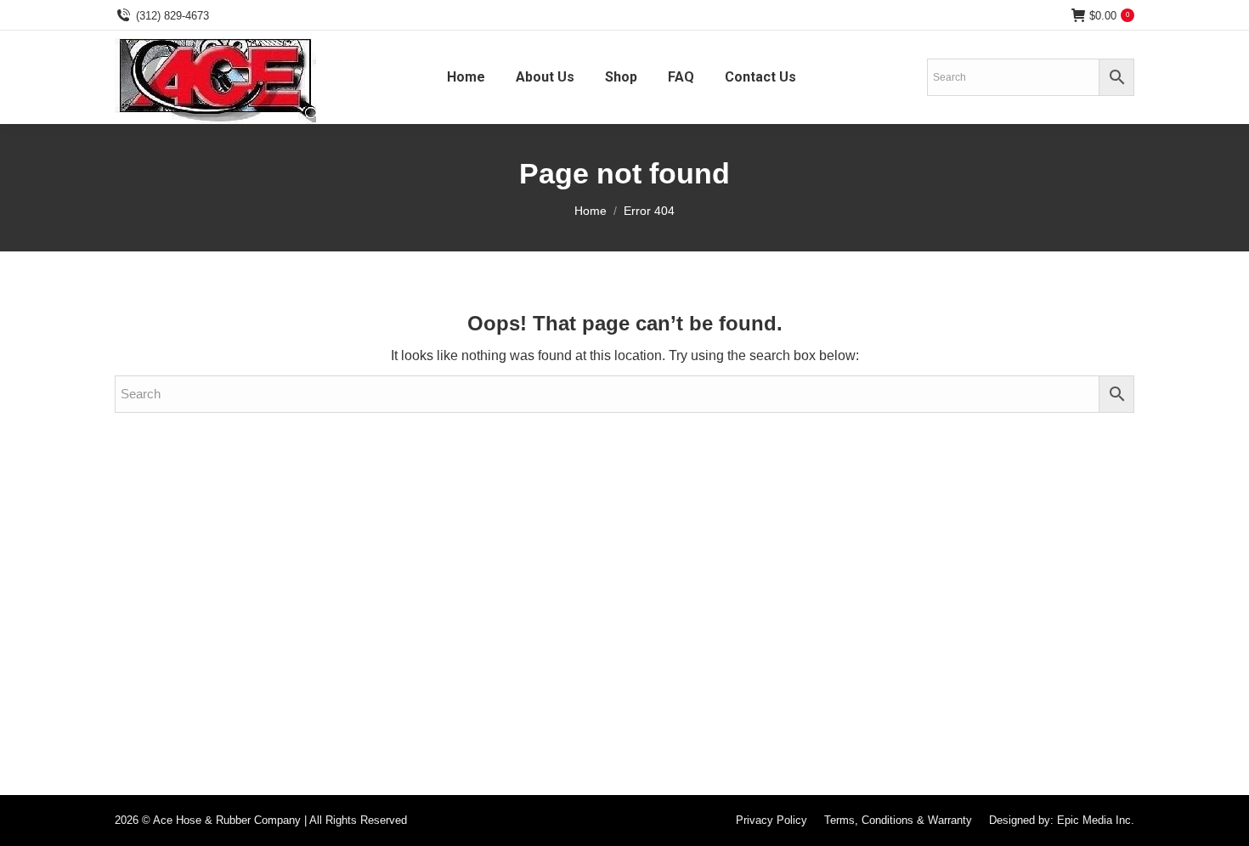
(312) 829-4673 (172, 15)
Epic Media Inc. (1095, 820)
